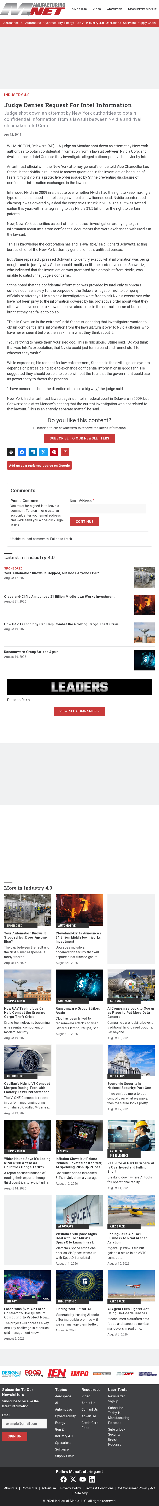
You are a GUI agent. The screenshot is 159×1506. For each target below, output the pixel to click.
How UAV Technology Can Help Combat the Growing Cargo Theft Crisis (61, 624)
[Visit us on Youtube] (83, 1479)
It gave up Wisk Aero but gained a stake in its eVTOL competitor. (128, 1253)
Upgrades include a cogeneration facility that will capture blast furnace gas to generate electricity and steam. (79, 952)
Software (65, 1001)
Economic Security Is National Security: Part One (129, 1086)
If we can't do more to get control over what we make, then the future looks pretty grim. (127, 1099)
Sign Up (15, 1436)
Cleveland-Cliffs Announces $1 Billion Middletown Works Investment (59, 597)
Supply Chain (16, 1001)
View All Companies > (79, 711)
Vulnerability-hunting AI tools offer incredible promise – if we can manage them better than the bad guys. (77, 1320)
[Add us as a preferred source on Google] (65, 452)
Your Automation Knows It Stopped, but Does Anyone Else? (51, 573)
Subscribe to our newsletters (79, 438)
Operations (118, 1076)
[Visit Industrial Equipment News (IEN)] (56, 1373)
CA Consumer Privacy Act (136, 1488)
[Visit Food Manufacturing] (34, 1373)
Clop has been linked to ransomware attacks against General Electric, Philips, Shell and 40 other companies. (78, 1023)
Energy (63, 1151)
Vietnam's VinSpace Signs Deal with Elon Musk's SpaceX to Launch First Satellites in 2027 (76, 1238)
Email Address (82, 500)
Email (6, 1415)
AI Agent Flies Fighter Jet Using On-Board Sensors (128, 1311)
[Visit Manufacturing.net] (125, 1374)
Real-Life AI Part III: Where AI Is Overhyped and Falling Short (130, 1167)
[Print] (11, 452)
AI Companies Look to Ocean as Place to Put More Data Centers (130, 1012)
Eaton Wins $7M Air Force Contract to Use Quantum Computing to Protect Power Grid (27, 1313)
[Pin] (54, 452)
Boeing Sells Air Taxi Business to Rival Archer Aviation (127, 1238)
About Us (10, 1488)
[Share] (22, 452)
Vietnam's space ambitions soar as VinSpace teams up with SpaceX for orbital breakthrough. (76, 1253)
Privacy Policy (70, 1488)
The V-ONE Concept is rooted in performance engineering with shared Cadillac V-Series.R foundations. (27, 1103)
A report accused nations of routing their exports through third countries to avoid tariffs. (26, 1177)
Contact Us (29, 1488)
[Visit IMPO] (79, 1374)
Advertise (49, 1488)
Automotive (67, 925)
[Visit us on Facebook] (63, 1479)
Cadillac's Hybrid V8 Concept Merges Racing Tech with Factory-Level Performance (27, 1088)
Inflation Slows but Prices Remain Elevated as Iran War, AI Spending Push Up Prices (79, 1163)
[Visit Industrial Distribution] (102, 1374)
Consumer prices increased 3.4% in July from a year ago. (77, 1175)
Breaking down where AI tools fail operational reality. (129, 1179)
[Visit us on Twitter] (73, 1479)
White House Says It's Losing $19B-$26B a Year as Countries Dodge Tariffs (27, 1163)
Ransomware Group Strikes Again (31, 652)
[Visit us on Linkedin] (92, 1479)
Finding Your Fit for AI (73, 1309)
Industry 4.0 (16, 95)
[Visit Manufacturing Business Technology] (147, 1374)
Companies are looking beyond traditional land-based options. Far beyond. (130, 1027)
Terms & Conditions (99, 1488)
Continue (85, 522)
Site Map (81, 1493)
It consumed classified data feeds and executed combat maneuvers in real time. (128, 1323)
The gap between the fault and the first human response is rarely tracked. (26, 952)
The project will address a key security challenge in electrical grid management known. (26, 1328)
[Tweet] (43, 452)
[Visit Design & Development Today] (11, 1374)
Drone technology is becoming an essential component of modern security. (27, 1027)
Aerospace (65, 1226)
